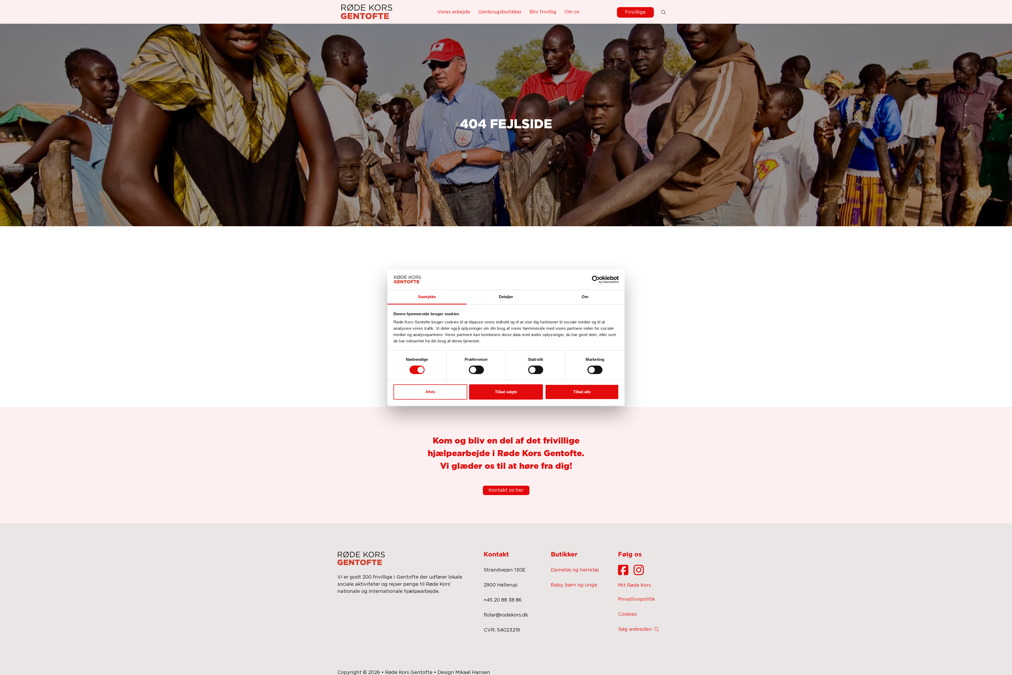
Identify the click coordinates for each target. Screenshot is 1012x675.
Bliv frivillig (542, 12)
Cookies (627, 614)
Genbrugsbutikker (500, 12)
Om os (571, 12)
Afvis (430, 392)
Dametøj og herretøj (575, 570)
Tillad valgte (506, 392)
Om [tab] (585, 296)
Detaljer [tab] (506, 296)
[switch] (476, 370)
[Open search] (664, 12)
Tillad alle (582, 392)
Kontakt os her (506, 490)
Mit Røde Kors (634, 585)
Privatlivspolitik (636, 599)
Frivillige (635, 12)
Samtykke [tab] (427, 296)
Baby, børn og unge (574, 585)
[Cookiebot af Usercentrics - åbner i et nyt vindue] (596, 279)
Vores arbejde (453, 12)
